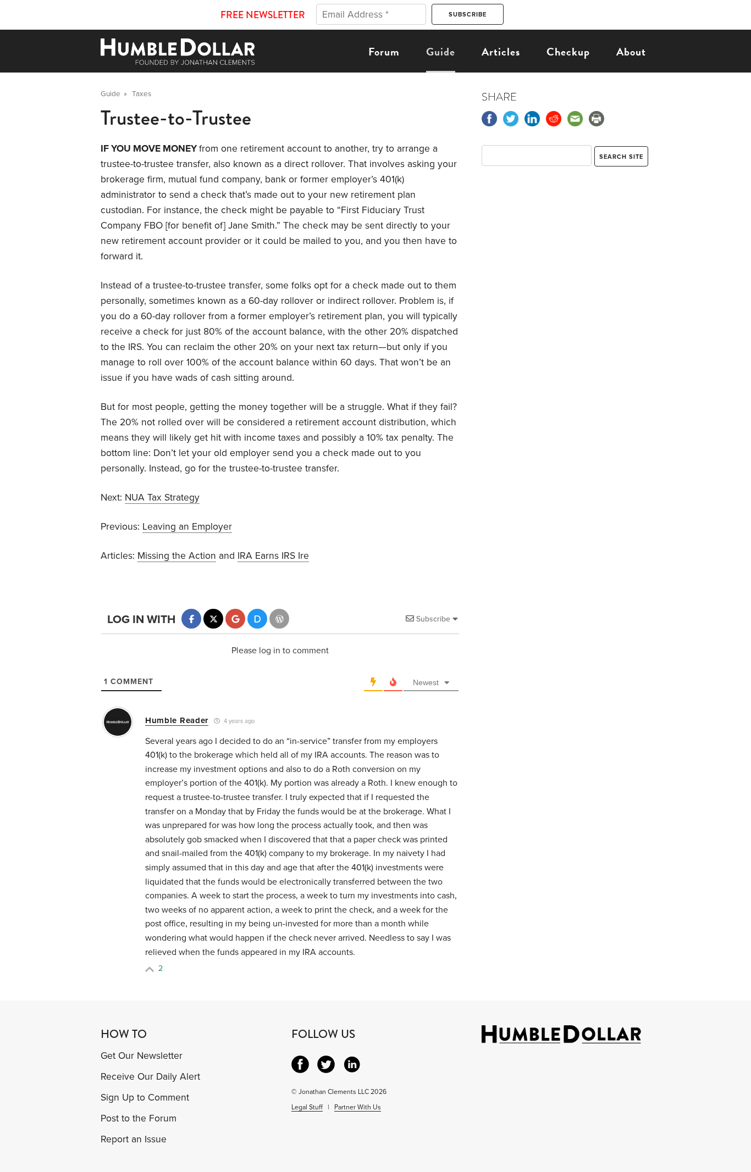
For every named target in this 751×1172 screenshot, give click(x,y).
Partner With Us (357, 1107)
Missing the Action (176, 556)
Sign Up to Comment (145, 1097)
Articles (501, 51)
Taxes (141, 94)
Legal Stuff (307, 1107)
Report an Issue (134, 1139)
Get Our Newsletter (142, 1056)
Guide (440, 51)
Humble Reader (176, 720)
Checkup (568, 51)
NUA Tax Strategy (162, 497)
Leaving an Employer (187, 526)
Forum (384, 51)
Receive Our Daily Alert (150, 1076)
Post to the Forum (138, 1118)
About (631, 51)
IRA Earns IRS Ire (273, 556)
